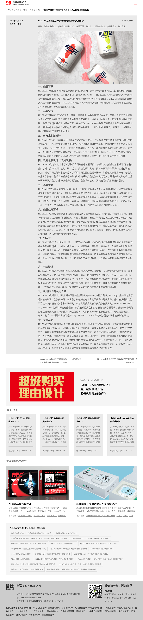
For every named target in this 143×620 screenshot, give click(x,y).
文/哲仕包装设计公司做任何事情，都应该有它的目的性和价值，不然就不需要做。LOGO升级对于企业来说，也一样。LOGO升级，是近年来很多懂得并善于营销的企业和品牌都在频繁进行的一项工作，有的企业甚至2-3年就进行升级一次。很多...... (122, 439)
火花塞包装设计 (25, 516)
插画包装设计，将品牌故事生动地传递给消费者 (52, 554)
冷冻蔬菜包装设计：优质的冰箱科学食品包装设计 (68, 549)
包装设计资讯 (35, 10)
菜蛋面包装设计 (117, 451)
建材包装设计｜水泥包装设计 (66, 533)
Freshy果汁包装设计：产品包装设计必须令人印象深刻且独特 (100, 559)
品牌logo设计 (122, 516)
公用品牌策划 (54, 608)
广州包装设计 (109, 608)
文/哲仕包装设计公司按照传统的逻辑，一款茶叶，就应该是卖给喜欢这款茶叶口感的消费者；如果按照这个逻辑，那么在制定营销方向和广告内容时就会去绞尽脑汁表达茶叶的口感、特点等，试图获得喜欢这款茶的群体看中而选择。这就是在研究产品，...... (88, 439)
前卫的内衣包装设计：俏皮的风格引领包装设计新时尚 (31, 533)
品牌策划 (112, 26)
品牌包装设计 (101, 26)
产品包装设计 (109, 516)
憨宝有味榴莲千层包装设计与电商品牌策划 (27, 569)
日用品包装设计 (67, 611)
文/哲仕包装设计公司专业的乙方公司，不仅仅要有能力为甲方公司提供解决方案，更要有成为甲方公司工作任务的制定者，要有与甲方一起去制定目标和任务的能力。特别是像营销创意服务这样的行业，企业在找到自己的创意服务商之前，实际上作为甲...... (21, 439)
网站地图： (109, 591)
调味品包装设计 (95, 608)
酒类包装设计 (48, 451)
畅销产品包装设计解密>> (92, 380)
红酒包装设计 (81, 608)
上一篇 (61, 361)
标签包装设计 (34, 615)
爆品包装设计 (124, 611)
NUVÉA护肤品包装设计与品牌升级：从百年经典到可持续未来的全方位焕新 (39, 538)
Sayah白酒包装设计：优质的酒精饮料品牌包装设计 (98, 544)
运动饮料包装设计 (84, 451)
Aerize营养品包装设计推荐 (21, 554)
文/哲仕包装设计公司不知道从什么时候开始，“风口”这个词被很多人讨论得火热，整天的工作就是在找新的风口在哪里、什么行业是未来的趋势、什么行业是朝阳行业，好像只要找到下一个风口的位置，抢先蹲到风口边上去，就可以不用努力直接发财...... (54, 439)
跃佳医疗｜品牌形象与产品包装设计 (96, 504)
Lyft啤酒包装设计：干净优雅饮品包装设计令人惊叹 (90, 538)
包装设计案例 (110, 594)
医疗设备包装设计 (94, 516)
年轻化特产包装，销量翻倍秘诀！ (63, 544)
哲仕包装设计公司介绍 (121, 598)
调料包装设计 (82, 611)
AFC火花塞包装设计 (20, 504)
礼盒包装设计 (21, 615)
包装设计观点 (123, 594)
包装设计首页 (21, 10)
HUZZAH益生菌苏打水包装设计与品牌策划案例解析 (54, 559)
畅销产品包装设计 (23, 608)
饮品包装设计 (65, 26)
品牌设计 (90, 26)
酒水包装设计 (53, 611)
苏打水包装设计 (51, 26)
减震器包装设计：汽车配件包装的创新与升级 (91, 554)
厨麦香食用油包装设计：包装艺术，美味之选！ (28, 544)
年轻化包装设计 (40, 608)
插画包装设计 (48, 615)
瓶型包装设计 (14, 451)
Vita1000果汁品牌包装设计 (21, 559)
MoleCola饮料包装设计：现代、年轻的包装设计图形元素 (80, 564)
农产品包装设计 (38, 611)
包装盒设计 (52, 516)
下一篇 (113, 361)
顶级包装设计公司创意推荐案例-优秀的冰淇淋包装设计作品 (33, 564)
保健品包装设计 (96, 611)
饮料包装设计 (78, 26)
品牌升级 (122, 26)
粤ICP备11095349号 (55, 601)
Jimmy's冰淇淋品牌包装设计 (101, 549)
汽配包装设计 (39, 516)
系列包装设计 (111, 611)
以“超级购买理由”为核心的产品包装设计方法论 (28, 549)
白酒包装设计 (67, 608)
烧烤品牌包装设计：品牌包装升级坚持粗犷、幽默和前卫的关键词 (71, 569)
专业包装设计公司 (125, 608)
